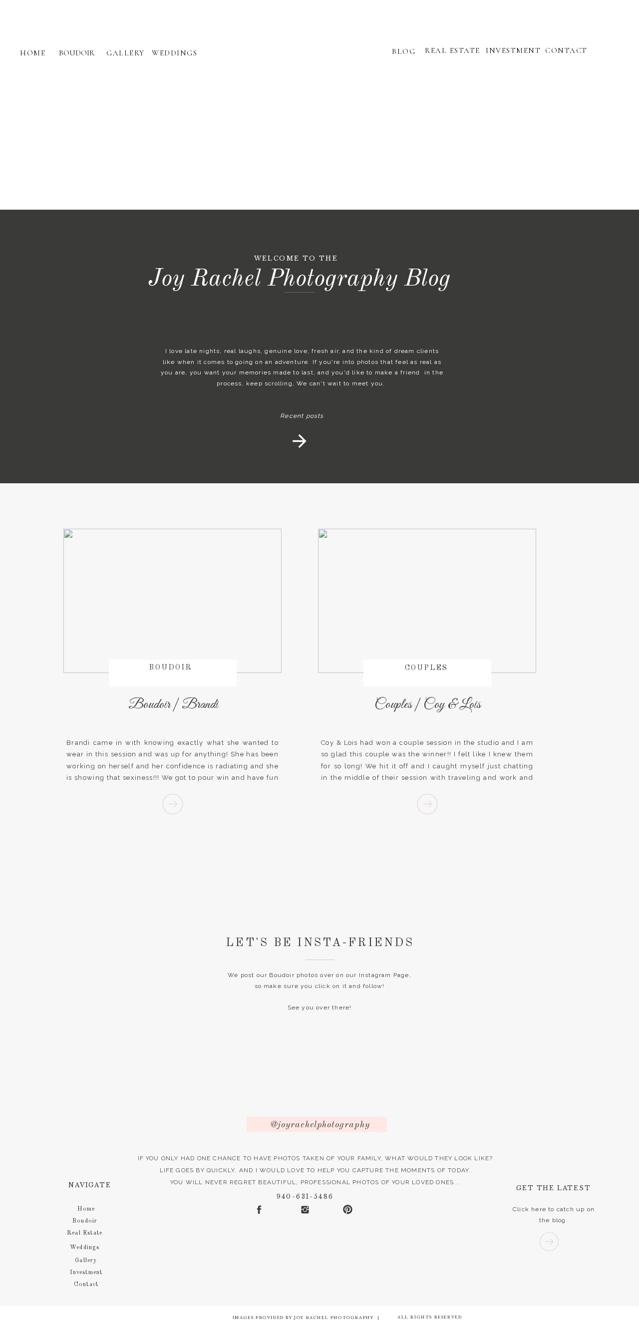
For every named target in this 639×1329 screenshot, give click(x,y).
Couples (427, 667)
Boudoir (171, 667)
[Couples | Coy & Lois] (427, 804)
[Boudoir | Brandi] (172, 804)
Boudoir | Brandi (173, 704)
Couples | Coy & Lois (427, 704)
